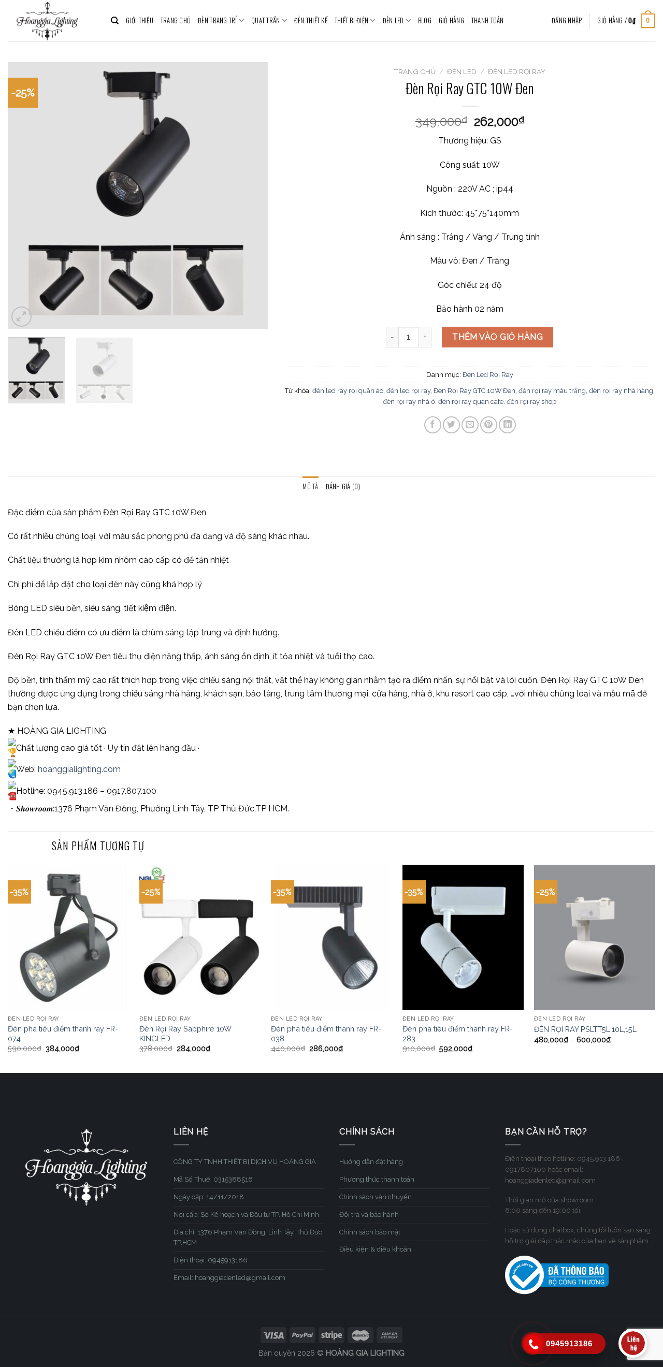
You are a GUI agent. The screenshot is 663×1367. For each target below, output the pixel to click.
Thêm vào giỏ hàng (497, 337)
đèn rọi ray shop (531, 401)
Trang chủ (415, 71)
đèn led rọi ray (408, 391)
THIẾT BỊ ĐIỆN (351, 20)
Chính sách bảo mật (369, 1232)
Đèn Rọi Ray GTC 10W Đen (474, 391)
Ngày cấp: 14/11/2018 (209, 1197)
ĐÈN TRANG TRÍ (217, 20)
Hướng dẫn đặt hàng (371, 1162)
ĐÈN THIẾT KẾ (310, 20)
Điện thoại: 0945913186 (211, 1260)
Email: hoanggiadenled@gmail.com (229, 1278)
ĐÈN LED (393, 20)
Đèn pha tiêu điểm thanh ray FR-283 (457, 1033)
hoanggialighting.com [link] (79, 769)
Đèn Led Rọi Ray (516, 71)
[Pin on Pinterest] (488, 424)
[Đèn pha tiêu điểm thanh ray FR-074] (68, 937)
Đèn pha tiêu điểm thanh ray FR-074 (63, 1033)
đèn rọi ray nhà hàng (621, 391)
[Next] (250, 195)
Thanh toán (487, 20)
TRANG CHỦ (176, 20)
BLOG (424, 20)
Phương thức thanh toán (376, 1179)
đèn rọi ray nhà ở (409, 401)
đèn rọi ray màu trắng (552, 391)
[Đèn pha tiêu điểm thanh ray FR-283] (463, 937)
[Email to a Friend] (470, 424)
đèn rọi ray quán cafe (470, 401)
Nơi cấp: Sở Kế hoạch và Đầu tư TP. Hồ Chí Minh (246, 1214)
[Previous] (26, 195)
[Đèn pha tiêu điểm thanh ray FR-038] (331, 937)
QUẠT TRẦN (265, 20)
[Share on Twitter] (451, 424)
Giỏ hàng (451, 20)
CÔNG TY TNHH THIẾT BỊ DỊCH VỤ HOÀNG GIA (245, 1162)
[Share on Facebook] (432, 424)
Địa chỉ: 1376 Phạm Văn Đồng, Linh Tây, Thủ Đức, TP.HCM (249, 1237)
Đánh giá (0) (343, 486)
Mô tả (310, 486)
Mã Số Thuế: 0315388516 (213, 1179)
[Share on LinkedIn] (507, 424)
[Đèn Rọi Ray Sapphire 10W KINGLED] (200, 937)
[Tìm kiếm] (115, 21)
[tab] (310, 486)
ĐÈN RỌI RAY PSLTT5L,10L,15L (585, 1029)
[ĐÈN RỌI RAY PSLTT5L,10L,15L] (594, 937)
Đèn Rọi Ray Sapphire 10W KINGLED (185, 1033)
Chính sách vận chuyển (375, 1197)
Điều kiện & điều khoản (375, 1249)
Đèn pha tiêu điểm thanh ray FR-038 (326, 1033)
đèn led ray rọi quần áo (347, 391)
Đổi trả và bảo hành (369, 1214)
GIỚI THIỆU (139, 20)
